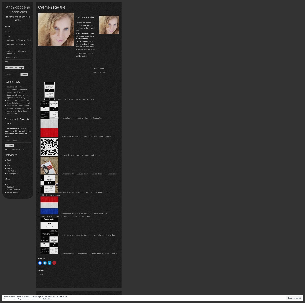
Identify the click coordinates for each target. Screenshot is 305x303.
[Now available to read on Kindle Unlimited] (49, 118)
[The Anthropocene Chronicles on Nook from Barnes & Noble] (49, 254)
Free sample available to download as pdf (79, 155)
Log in (9, 184)
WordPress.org (13, 192)
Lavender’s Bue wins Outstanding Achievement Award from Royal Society (17, 89)
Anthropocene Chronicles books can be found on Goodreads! (88, 174)
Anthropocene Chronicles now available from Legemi (84, 137)
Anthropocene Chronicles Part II (18, 45)
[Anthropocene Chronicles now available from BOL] (49, 214)
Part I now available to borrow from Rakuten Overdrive (86, 235)
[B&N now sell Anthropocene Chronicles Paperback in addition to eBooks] (49, 192)
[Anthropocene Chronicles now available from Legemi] (49, 137)
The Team (9, 32)
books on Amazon (100, 72)
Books (7, 36)
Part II (9, 168)
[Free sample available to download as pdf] (49, 155)
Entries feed (11, 187)
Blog (6, 61)
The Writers (11, 171)
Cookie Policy (47, 299)
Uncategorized (12, 174)
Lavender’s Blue (11, 58)
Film (8, 163)
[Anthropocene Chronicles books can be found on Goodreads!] (49, 174)
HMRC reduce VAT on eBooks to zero (76, 99)
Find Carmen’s (100, 68)
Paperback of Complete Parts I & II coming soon (65, 216)
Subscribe (9, 145)
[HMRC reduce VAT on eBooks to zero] (49, 99)
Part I (9, 165)
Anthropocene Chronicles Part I (19, 40)
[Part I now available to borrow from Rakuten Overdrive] (49, 235)
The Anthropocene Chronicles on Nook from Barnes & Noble (87, 254)
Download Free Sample (14, 68)
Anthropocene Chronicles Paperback (16, 52)
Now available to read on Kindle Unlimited (80, 118)
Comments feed (13, 190)
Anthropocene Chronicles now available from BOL (83, 214)
